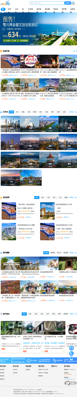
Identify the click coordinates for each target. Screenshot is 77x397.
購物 (59, 313)
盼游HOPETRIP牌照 (43, 372)
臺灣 (41, 111)
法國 (64, 111)
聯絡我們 (40, 375)
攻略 (53, 313)
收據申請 (28, 369)
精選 (24, 313)
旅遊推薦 (52, 252)
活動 (36, 313)
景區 (30, 313)
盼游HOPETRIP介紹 (43, 369)
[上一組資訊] (2, 336)
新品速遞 (66, 252)
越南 (52, 111)
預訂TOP (59, 252)
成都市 (66, 197)
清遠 (48, 197)
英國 (58, 111)
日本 (17, 111)
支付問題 (15, 372)
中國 (46, 111)
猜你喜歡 (46, 252)
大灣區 (11, 111)
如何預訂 (2, 372)
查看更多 (71, 111)
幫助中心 (54, 366)
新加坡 (34, 111)
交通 (48, 313)
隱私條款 (2, 379)
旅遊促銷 (66, 313)
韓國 (23, 111)
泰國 (29, 111)
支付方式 (15, 369)
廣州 (43, 197)
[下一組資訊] (74, 336)
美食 (42, 313)
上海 (60, 197)
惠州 (54, 197)
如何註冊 (2, 369)
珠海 (37, 197)
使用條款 (2, 375)
